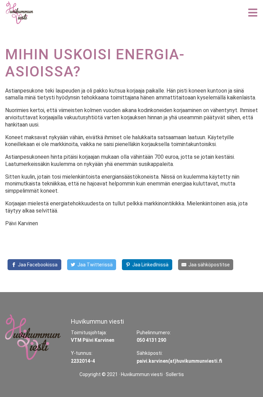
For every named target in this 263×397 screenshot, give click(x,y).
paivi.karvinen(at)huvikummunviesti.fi (179, 361)
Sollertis (175, 374)
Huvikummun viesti (142, 374)
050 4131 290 (151, 340)
